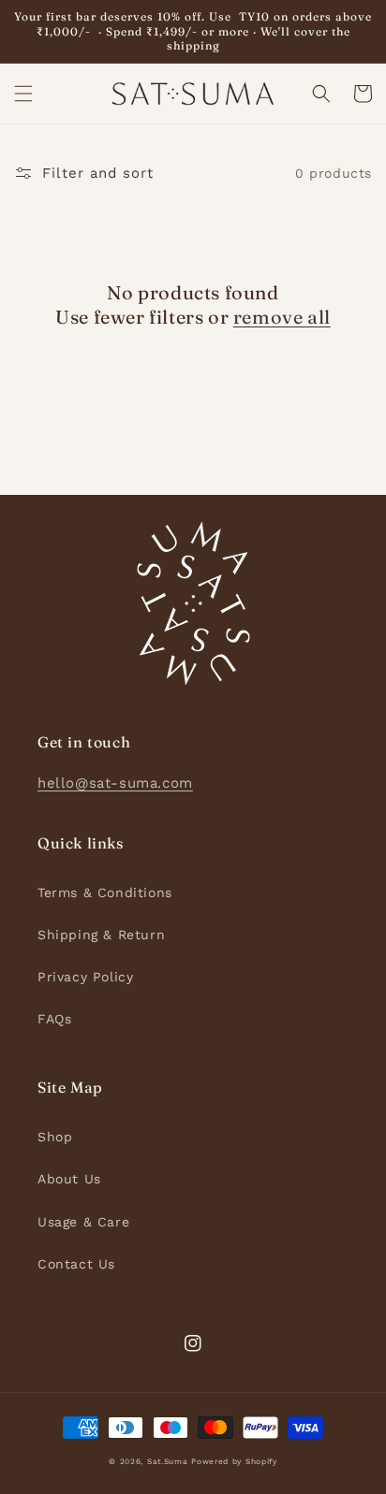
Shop (54, 1136)
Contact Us (76, 1263)
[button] (23, 93)
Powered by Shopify (234, 1461)
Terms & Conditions (104, 892)
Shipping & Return (101, 934)
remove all (282, 316)
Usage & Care (83, 1221)
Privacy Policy (85, 976)
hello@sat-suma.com (115, 783)
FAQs (54, 1018)
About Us (69, 1178)
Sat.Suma (167, 1461)
